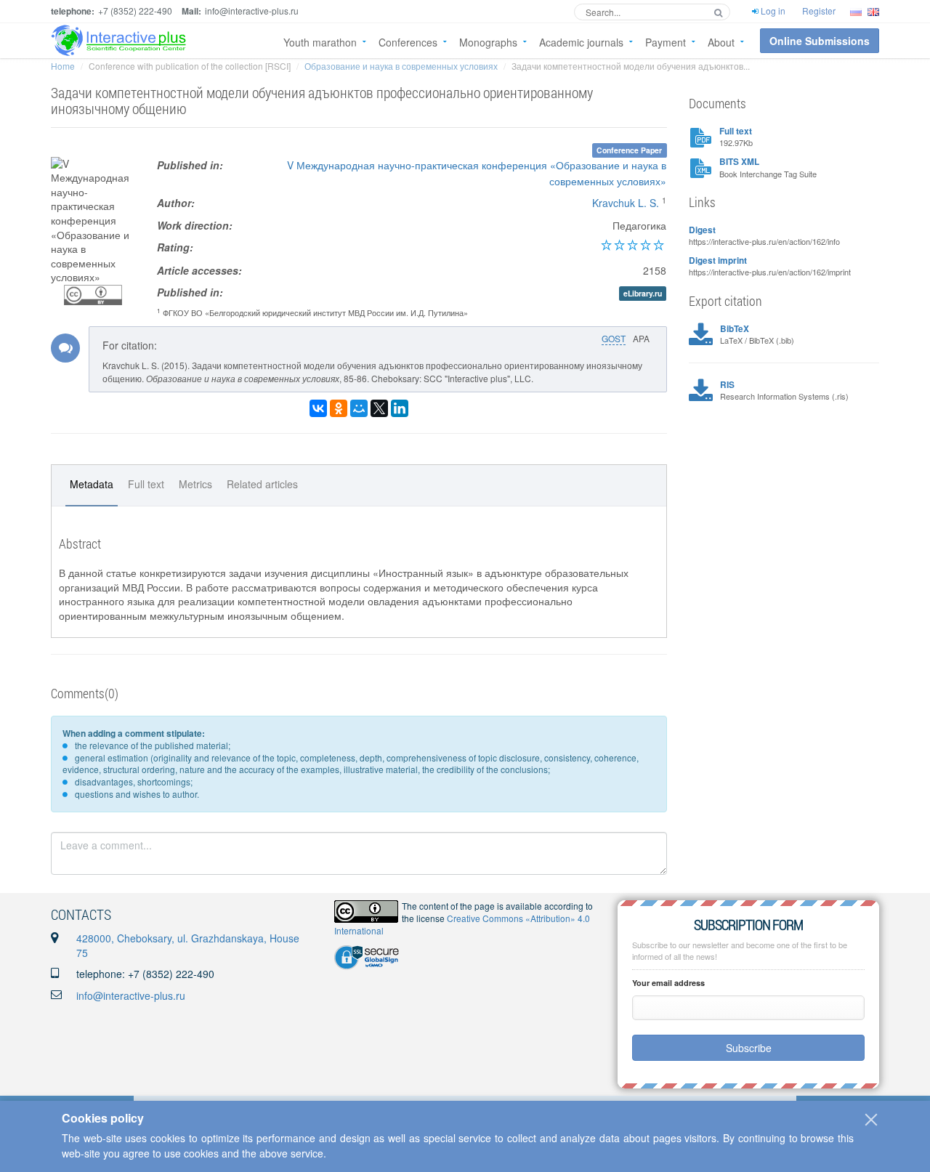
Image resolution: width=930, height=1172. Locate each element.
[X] (379, 408)
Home (63, 66)
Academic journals (581, 42)
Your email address (668, 982)
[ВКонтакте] (318, 408)
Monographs (488, 42)
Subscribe (749, 1047)
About (721, 42)
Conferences (408, 42)
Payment (665, 42)
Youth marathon (320, 42)
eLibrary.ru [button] (642, 293)
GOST (614, 338)
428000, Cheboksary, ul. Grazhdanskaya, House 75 (187, 945)
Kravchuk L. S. (625, 202)
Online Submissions (819, 40)
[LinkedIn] (399, 408)
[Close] (871, 1119)
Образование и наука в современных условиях (401, 66)
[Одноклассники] (338, 408)
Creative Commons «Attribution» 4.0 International (462, 924)
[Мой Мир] (359, 408)
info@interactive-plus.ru (130, 995)
